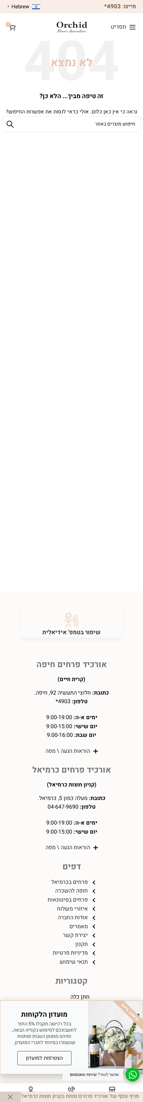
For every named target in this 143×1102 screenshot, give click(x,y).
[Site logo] (71, 26)
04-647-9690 (63, 807)
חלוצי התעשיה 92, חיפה (63, 693)
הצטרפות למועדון (44, 1058)
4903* (112, 6)
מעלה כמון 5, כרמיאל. (62, 798)
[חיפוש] (10, 124)
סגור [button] (10, 1097)
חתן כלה (80, 997)
